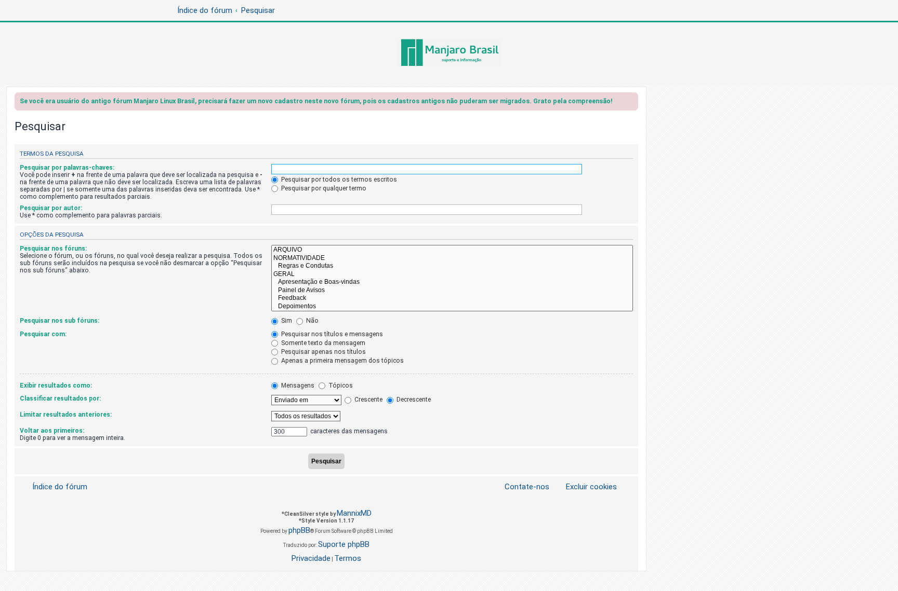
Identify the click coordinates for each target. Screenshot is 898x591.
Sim (286, 320)
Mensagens (297, 385)
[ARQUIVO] (452, 250)
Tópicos (340, 385)
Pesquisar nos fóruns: (53, 248)
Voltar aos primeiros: (52, 430)
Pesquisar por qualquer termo (323, 188)
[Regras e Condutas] (452, 266)
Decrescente (413, 399)
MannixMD (354, 513)
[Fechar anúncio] (631, 103)
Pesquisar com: (43, 334)
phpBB (299, 530)
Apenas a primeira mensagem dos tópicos (342, 360)
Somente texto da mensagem (322, 343)
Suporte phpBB (343, 544)
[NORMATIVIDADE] (452, 258)
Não (312, 320)
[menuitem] (585, 487)
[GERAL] (452, 274)
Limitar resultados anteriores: (66, 414)
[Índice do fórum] (449, 53)
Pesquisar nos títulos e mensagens (331, 334)
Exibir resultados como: (56, 385)
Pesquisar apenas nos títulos (323, 351)
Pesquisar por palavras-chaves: (67, 167)
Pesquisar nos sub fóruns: (59, 320)
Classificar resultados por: (60, 398)
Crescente (367, 399)
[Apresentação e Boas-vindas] (452, 282)
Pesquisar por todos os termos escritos (338, 179)
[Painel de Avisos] (452, 290)
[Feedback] (452, 298)
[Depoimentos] (452, 307)
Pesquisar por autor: (51, 208)
